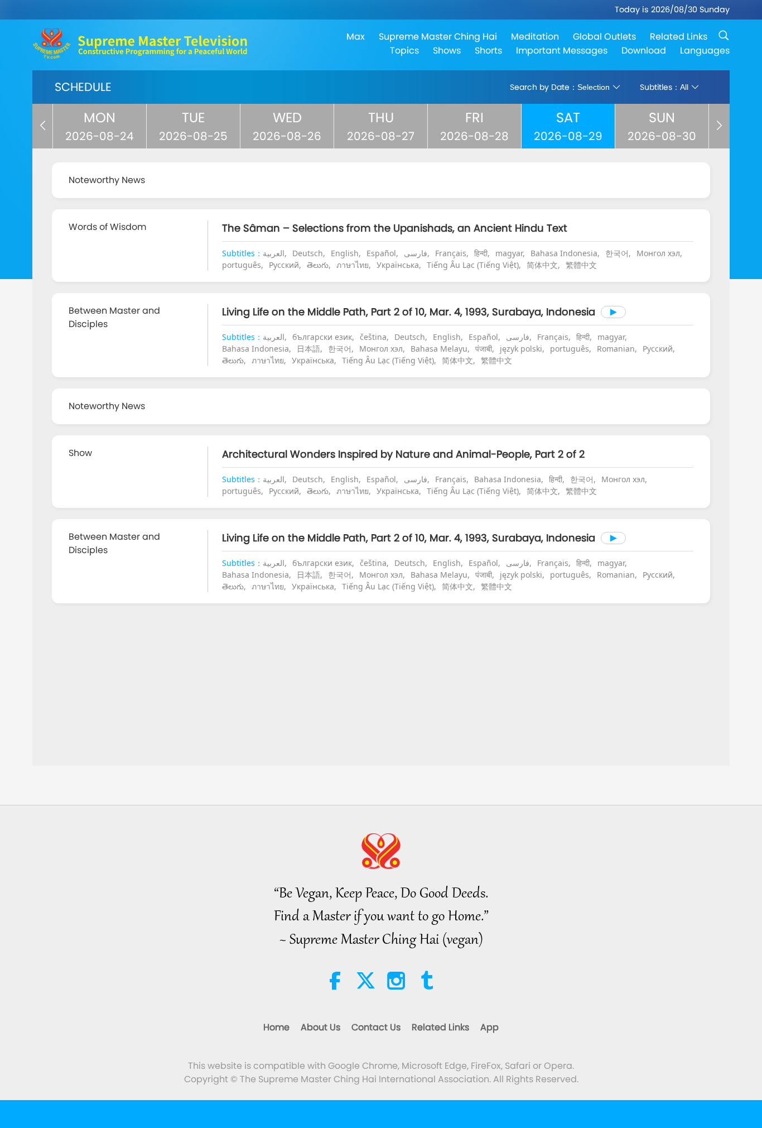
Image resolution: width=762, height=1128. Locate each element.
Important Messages (561, 50)
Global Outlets (604, 36)
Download (643, 50)
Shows (447, 50)
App (489, 1027)
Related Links (678, 36)
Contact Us (376, 1027)
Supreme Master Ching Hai (438, 36)
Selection (593, 87)
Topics (404, 50)
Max (355, 36)
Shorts (488, 50)
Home (276, 1027)
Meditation (535, 36)
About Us (320, 1027)
